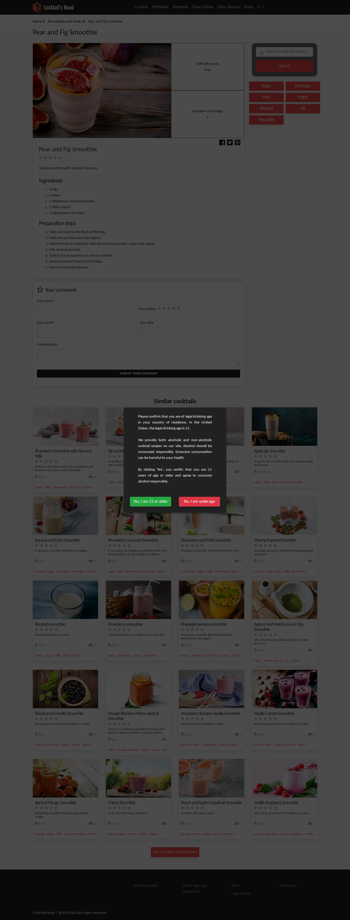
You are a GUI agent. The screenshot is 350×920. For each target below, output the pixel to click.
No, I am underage (199, 502)
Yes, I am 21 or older (150, 502)
